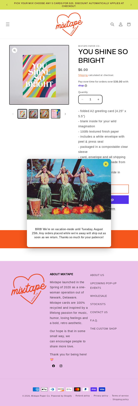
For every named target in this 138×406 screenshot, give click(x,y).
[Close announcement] (106, 164)
